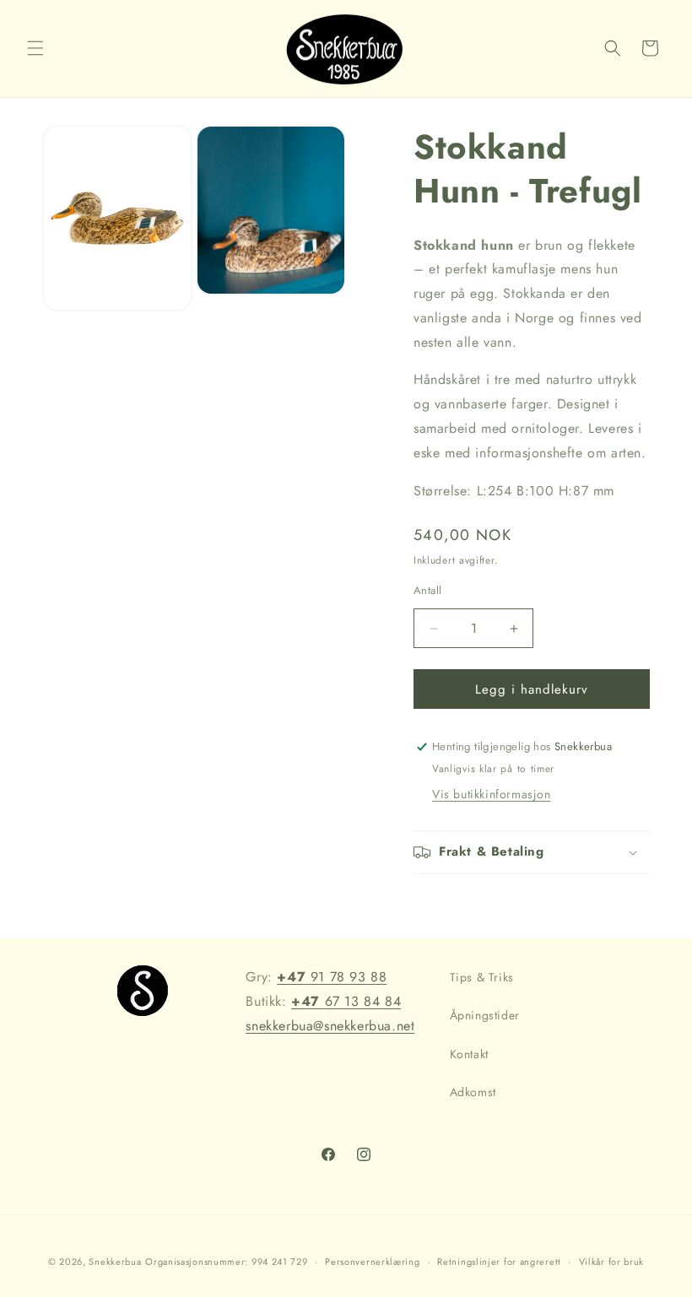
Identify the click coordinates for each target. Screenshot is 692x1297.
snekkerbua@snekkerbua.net (330, 1025)
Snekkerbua (115, 1261)
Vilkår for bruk (612, 1261)
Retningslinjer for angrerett (499, 1261)
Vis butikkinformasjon (491, 794)
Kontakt (469, 1054)
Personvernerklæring (372, 1261)
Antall (427, 590)
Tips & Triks (482, 977)
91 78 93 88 (332, 976)
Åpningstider (485, 1015)
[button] (35, 48)
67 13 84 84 (346, 1001)
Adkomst (473, 1092)
